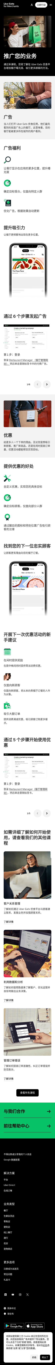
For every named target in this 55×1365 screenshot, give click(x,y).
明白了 (45, 1357)
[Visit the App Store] (35, 1326)
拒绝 (34, 1357)
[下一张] (47, 384)
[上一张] (38, 384)
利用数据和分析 (13, 982)
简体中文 (11, 1308)
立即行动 (41, 5)
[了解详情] (27, 875)
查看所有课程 (27, 1092)
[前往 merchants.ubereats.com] (11, 5)
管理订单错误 (12, 1060)
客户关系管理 (12, 903)
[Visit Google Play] (14, 1326)
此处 (45, 1345)
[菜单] (50, 5)
